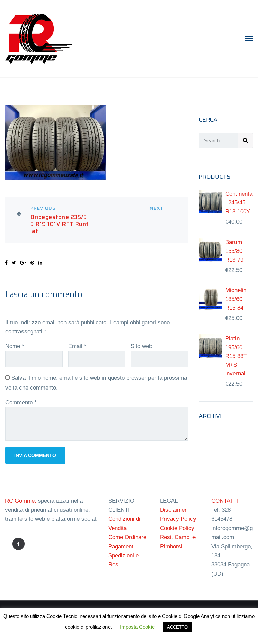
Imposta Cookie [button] (137, 627)
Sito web (141, 346)
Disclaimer (173, 510)
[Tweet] (14, 262)
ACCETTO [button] (177, 627)
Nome (14, 346)
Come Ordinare (127, 537)
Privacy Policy (178, 519)
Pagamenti (121, 546)
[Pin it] (32, 262)
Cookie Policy (177, 528)
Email (77, 346)
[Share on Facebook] (6, 262)
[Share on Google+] (23, 262)
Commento (21, 402)
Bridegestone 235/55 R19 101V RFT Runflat (59, 224)
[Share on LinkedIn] (40, 262)
